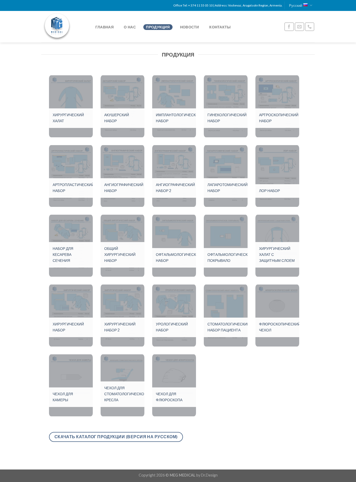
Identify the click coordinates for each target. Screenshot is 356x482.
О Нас (130, 27)
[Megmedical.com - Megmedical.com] (63, 26)
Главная (104, 27)
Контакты (220, 27)
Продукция (158, 27)
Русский (295, 5)
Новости (189, 27)
